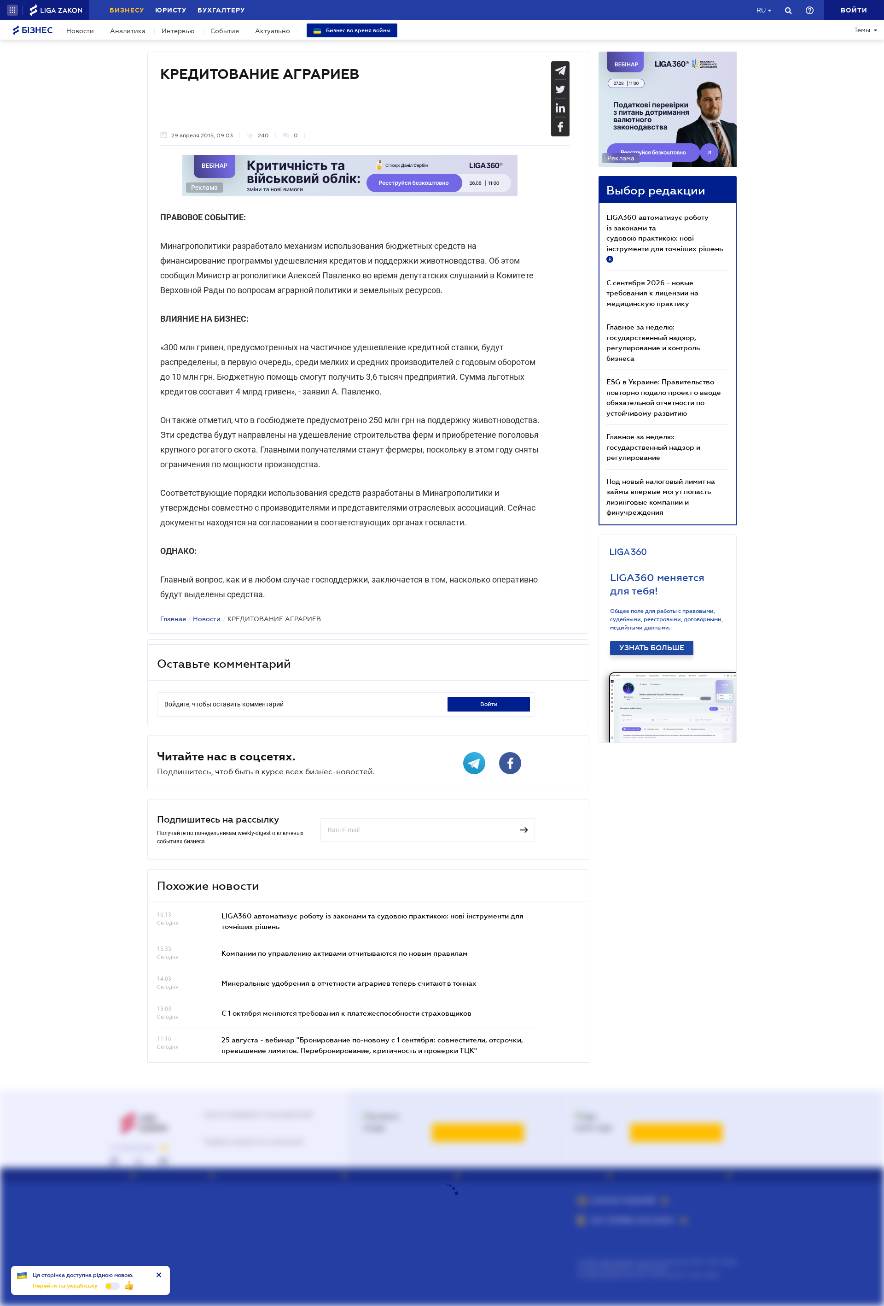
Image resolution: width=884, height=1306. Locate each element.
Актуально (272, 31)
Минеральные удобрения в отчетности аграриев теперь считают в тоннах (349, 983)
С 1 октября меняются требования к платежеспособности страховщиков (346, 1013)
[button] (12, 10)
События (224, 31)
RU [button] (761, 10)
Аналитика (127, 31)
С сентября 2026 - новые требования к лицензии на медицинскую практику (652, 292)
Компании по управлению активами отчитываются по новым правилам (344, 953)
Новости (80, 31)
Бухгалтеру (221, 10)
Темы (862, 30)
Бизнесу (127, 10)
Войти (489, 704)
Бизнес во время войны (357, 30)
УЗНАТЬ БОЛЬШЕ (651, 648)
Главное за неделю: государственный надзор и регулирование (653, 446)
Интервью (178, 31)
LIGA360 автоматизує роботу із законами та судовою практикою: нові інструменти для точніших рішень (664, 237)
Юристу (170, 10)
